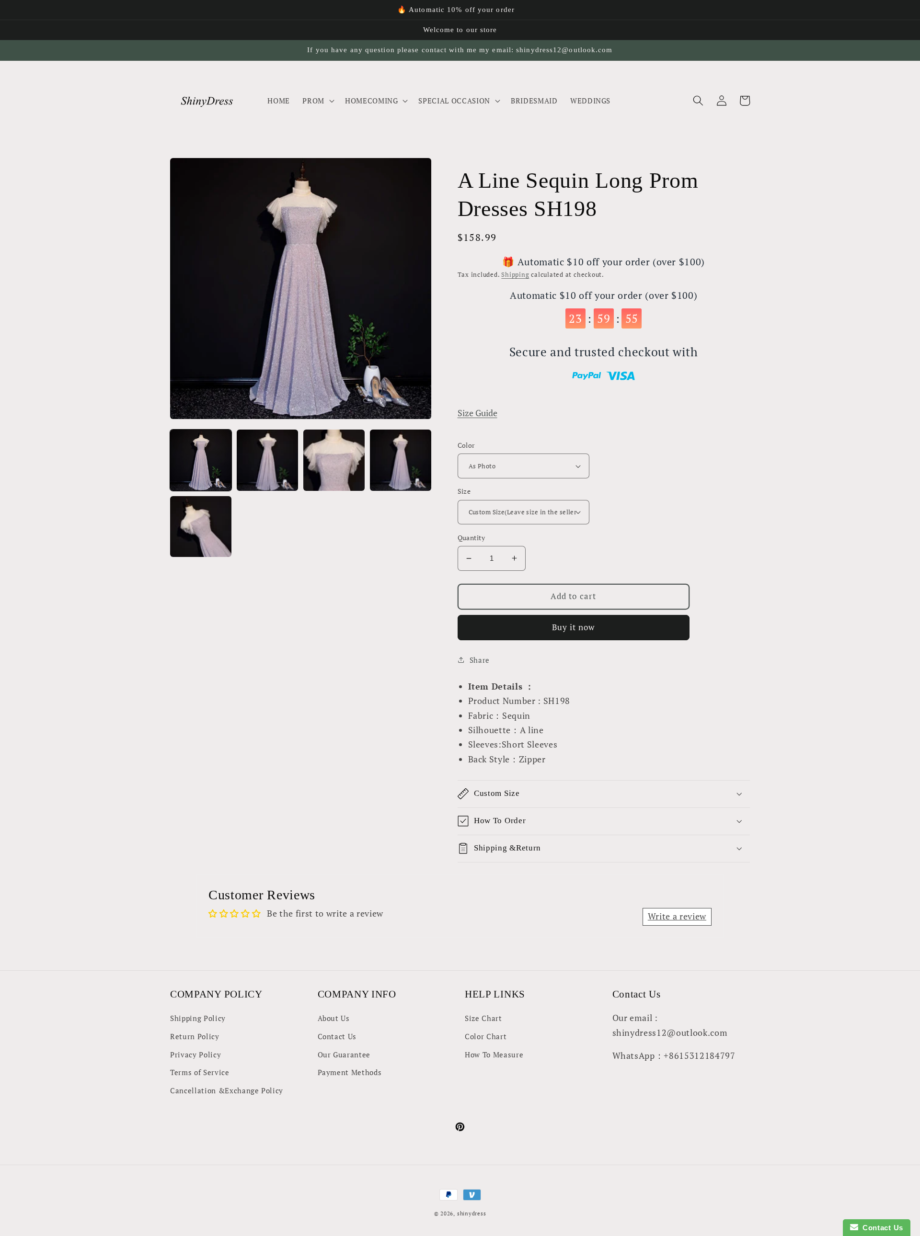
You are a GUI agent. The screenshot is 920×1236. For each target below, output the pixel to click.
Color (466, 445)
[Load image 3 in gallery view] (334, 460)
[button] (317, 101)
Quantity (471, 537)
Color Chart (485, 1036)
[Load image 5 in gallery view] (200, 526)
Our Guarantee (344, 1054)
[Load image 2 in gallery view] (267, 460)
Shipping (515, 274)
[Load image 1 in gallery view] (200, 460)
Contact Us (337, 1036)
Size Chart (483, 1018)
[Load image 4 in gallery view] (400, 460)
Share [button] (480, 660)
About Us (334, 1018)
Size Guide (477, 413)
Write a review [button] (677, 916)
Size (464, 491)
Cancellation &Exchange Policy (226, 1090)
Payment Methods (350, 1072)
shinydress (471, 1213)
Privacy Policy (195, 1054)
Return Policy (194, 1036)
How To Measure (494, 1054)
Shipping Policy (198, 1018)
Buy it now (573, 627)
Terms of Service (200, 1072)
